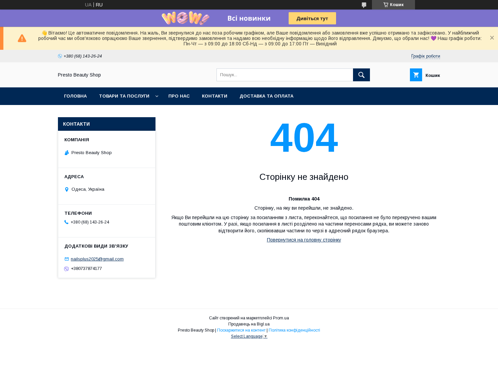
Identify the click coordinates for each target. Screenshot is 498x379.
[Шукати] (361, 74)
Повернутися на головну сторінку (304, 240)
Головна (75, 96)
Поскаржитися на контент (241, 330)
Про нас (179, 96)
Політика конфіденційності (294, 330)
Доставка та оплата (266, 96)
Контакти (214, 96)
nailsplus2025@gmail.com (97, 258)
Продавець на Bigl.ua (249, 324)
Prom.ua (281, 318)
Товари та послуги (124, 96)
